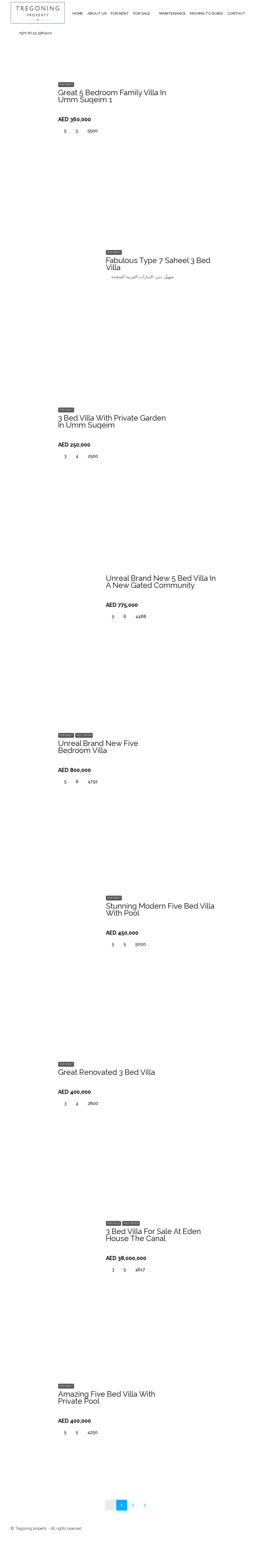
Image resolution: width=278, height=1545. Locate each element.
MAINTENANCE (172, 13)
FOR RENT (120, 13)
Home (77, 13)
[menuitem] (33, 33)
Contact (236, 13)
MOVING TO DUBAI (206, 13)
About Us (96, 13)
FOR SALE (141, 13)
